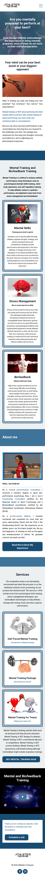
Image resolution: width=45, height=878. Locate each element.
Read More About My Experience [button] (22, 546)
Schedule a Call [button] (16, 837)
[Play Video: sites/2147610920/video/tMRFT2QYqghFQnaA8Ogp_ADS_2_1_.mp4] (23, 796)
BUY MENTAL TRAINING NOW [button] (21, 759)
